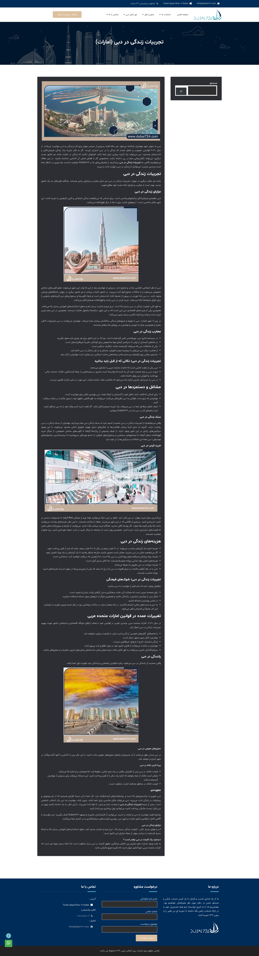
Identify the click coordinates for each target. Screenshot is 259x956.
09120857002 (83, 916)
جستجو (213, 83)
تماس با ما (113, 14)
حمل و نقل (149, 14)
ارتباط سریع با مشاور (67, 14)
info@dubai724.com (206, 3)
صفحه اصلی (182, 14)
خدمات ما (166, 14)
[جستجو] (181, 91)
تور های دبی (131, 14)
